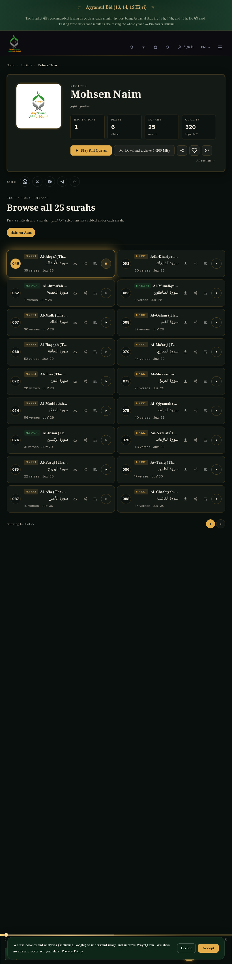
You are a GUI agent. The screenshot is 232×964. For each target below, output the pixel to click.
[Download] (75, 263)
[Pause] (106, 264)
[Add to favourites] (194, 150)
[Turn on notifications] (167, 47)
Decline (186, 948)
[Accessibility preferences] (144, 47)
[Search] (132, 47)
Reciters (26, 65)
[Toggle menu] (220, 47)
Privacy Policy (72, 951)
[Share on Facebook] (50, 182)
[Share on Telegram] (62, 182)
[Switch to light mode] (156, 47)
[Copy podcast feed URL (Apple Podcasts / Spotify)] (207, 150)
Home (11, 65)
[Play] (216, 264)
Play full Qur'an (94, 150)
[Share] (182, 150)
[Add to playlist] (95, 263)
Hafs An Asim (21, 232)
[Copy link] (75, 182)
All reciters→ (206, 160)
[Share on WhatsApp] (25, 182)
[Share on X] (37, 182)
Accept (208, 948)
